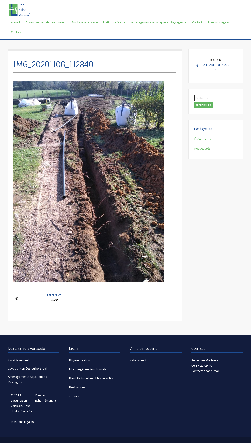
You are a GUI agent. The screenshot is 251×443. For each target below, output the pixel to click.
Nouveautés (202, 148)
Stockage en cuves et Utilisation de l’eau (97, 22)
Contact (197, 22)
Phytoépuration (79, 360)
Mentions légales (219, 22)
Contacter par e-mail (205, 371)
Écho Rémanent (45, 400)
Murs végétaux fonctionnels (87, 369)
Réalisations (77, 387)
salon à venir (138, 360)
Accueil (15, 22)
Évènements (202, 139)
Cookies (16, 32)
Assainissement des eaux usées (46, 22)
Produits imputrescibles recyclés (91, 378)
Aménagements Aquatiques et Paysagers (157, 22)
